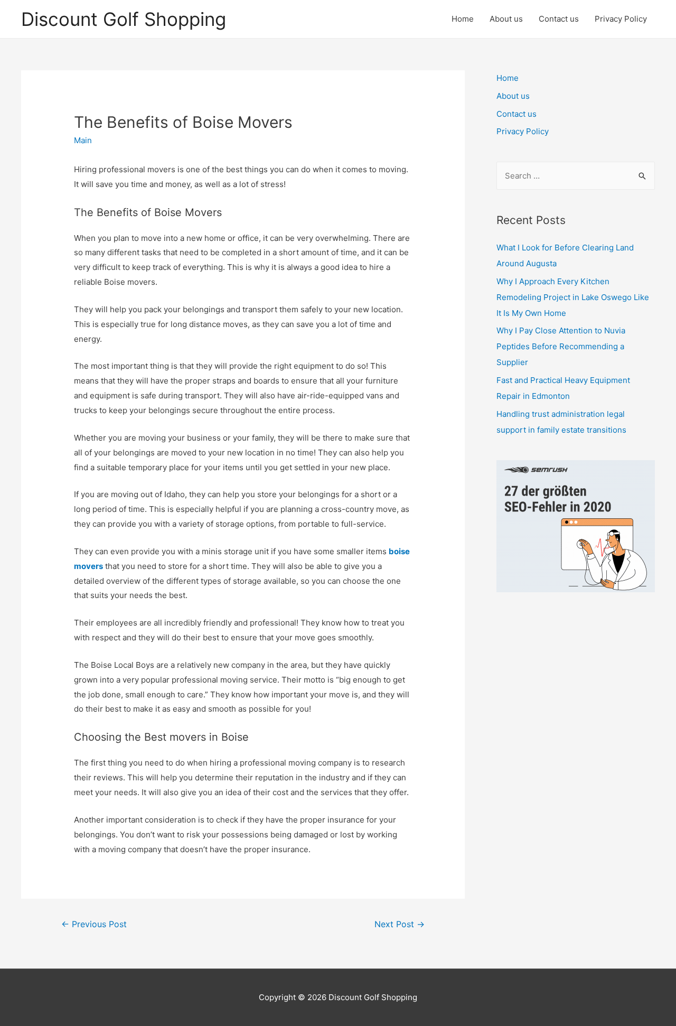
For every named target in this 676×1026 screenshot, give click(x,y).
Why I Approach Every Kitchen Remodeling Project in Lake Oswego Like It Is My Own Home (572, 297)
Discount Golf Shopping (123, 19)
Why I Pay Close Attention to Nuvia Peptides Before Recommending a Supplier (560, 346)
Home (463, 19)
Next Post (399, 924)
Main (83, 140)
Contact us (559, 19)
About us (506, 19)
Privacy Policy (621, 19)
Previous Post (94, 924)
